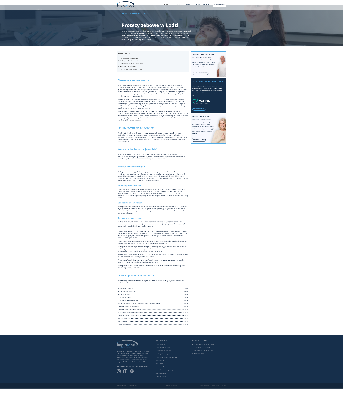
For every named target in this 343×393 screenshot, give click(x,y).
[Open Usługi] (169, 5)
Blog (198, 5)
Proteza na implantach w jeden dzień (131, 64)
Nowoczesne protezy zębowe (129, 58)
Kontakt (206, 5)
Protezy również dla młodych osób (130, 61)
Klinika (177, 5)
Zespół (188, 5)
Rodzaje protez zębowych (128, 66)
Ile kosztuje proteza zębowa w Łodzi (131, 69)
